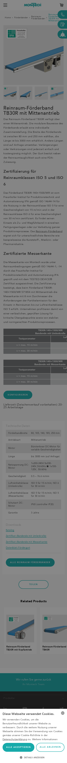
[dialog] (33, 736)
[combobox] (62, 713)
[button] (33, 757)
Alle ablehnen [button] (50, 747)
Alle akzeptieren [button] (18, 747)
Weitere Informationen (45, 739)
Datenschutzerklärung (15, 739)
